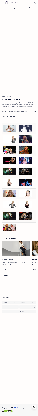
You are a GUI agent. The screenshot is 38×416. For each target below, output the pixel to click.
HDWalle (15, 408)
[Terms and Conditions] (26, 8)
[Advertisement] (19, 31)
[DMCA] (7, 8)
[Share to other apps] (17, 116)
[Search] (35, 2)
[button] (32, 2)
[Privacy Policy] (14, 8)
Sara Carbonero (7, 259)
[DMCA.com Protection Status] (17, 411)
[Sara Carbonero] (16, 248)
